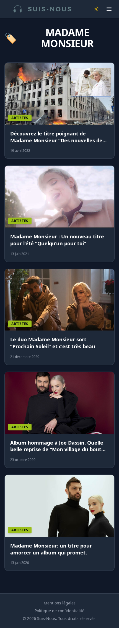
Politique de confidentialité (59, 610)
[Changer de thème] (96, 9)
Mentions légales (60, 603)
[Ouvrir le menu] (109, 8)
